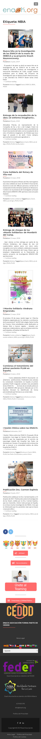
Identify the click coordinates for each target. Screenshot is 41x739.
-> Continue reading (9, 81)
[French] (15, 645)
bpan (22, 142)
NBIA (33, 84)
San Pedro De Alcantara (15, 454)
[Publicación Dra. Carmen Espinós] (20, 474)
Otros (11, 514)
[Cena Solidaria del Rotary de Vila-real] (20, 160)
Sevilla (17, 144)
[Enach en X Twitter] (10, 531)
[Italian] (25, 645)
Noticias (12, 84)
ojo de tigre (10, 201)
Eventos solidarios (15, 199)
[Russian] (33, 645)
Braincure (27, 397)
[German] (18, 645)
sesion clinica (27, 454)
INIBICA (28, 84)
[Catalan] (7, 645)
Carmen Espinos (24, 514)
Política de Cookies (19, 737)
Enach (23, 84)
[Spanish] (5, 645)
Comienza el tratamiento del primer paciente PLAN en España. (18, 368)
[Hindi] (23, 645)
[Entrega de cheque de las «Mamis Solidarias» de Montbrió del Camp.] (20, 217)
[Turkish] (20, 648)
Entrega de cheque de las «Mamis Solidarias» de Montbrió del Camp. (20, 232)
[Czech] (10, 645)
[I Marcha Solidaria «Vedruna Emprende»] (20, 287)
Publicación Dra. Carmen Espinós (20, 489)
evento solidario (8, 337)
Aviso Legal (11, 734)
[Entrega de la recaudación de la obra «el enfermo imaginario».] (20, 103)
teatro (22, 144)
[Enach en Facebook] (5, 531)
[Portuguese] (31, 645)
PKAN (5, 86)
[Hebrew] (20, 645)
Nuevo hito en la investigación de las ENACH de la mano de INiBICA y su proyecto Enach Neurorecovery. (19, 55)
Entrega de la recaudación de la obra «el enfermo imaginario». (20, 116)
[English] (12, 645)
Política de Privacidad (20, 714)
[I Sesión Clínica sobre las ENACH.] (20, 415)
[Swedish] (36, 645)
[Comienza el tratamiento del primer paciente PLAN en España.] (20, 353)
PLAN (13, 144)
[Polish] (28, 645)
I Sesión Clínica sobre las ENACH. (20, 428)
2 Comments (20, 399)
